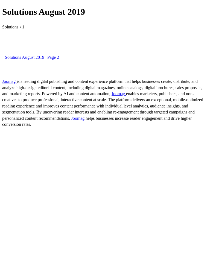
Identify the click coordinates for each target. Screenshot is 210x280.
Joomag (9, 81)
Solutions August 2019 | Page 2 (32, 57)
